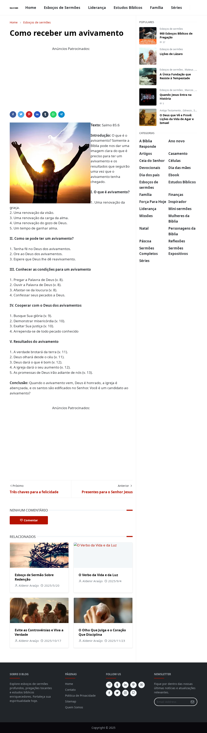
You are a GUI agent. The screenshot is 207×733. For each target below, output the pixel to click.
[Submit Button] (192, 702)
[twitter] (117, 693)
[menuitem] (30, 7)
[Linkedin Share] (37, 114)
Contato (70, 690)
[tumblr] (117, 685)
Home (69, 684)
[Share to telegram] (61, 114)
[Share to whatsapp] (53, 114)
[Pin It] (29, 114)
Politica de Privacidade (80, 695)
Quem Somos (74, 707)
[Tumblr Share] (45, 114)
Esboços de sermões (171, 29)
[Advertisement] (71, 83)
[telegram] (109, 685)
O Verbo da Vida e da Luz (98, 575)
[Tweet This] (21, 114)
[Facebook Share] (13, 114)
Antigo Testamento (171, 110)
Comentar (31, 520)
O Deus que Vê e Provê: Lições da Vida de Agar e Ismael (177, 119)
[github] (133, 693)
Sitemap (70, 701)
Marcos (189, 90)
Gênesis (187, 110)
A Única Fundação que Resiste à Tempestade (175, 76)
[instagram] (125, 693)
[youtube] (141, 685)
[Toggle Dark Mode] (192, 7)
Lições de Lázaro (171, 54)
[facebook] (187, 7)
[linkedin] (125, 685)
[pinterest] (133, 685)
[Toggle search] (195, 7)
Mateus (189, 69)
